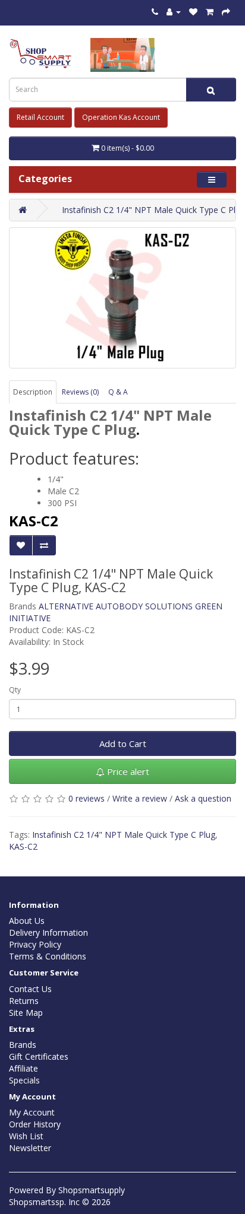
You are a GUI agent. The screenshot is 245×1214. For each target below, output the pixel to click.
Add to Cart (122, 743)
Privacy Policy (35, 944)
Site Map (26, 1012)
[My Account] (174, 11)
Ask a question (203, 798)
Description (32, 392)
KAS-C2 (23, 846)
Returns (24, 1000)
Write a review (139, 798)
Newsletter (30, 1147)
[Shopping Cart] (209, 11)
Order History (35, 1124)
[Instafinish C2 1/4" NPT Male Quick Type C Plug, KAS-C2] (122, 297)
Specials (24, 1080)
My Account (32, 1112)
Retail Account (40, 117)
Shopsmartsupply (91, 1190)
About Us (27, 920)
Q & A (118, 392)
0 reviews (86, 798)
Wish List (26, 1136)
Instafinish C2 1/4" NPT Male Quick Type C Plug (123, 834)
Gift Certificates (38, 1056)
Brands (22, 1044)
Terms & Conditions (47, 956)
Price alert (127, 771)
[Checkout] (226, 11)
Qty (15, 690)
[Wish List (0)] (193, 11)
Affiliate (23, 1068)
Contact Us (30, 988)
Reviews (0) (80, 392)
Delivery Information (48, 932)
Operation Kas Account (121, 117)
